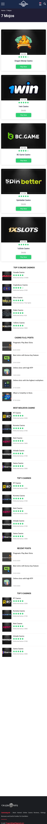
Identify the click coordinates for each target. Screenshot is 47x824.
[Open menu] (3, 4)
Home (3, 10)
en (40, 5)
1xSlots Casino (23, 248)
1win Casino (24, 106)
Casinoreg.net (5, 812)
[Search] (45, 4)
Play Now (23, 67)
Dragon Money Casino (24, 61)
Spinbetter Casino (23, 200)
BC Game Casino (23, 155)
